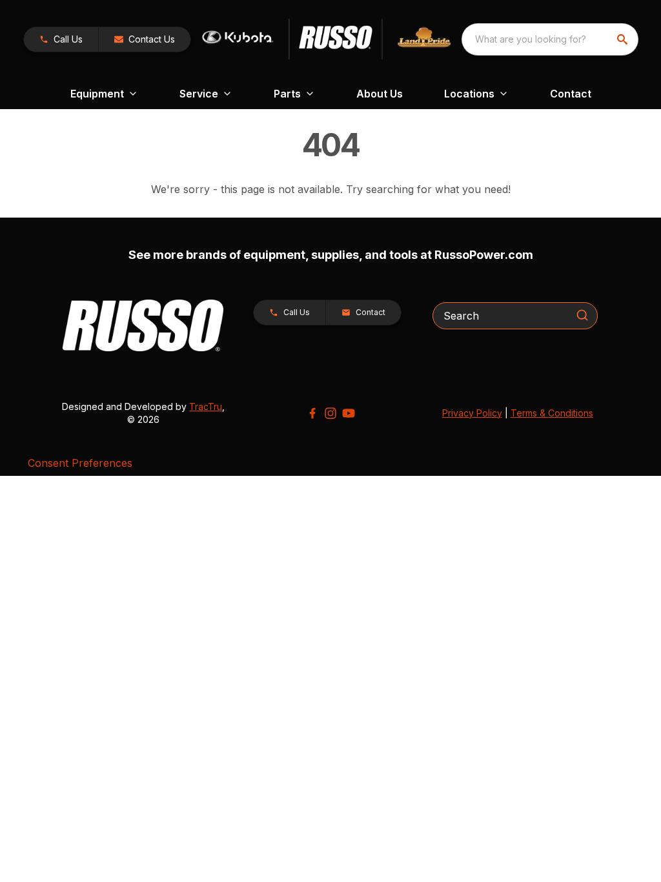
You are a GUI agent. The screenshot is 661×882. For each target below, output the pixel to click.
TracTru (205, 406)
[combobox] (550, 39)
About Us (379, 93)
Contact (570, 93)
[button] (61, 39)
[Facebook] (312, 413)
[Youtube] (348, 413)
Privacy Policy (472, 412)
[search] (623, 39)
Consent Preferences (80, 462)
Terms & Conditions (552, 412)
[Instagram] (330, 413)
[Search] (582, 315)
